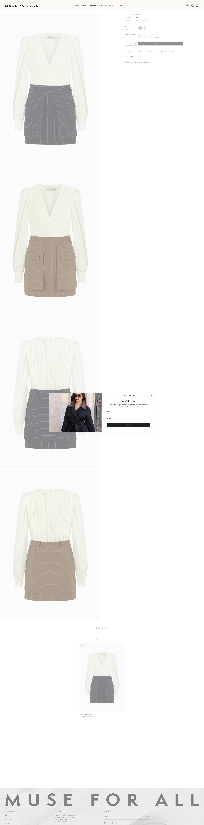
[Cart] (197, 5)
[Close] (152, 396)
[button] (77, 5)
